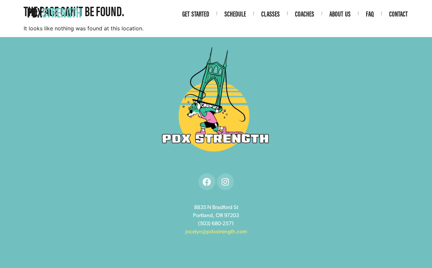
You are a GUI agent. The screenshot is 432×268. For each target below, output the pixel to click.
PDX (54, 12)
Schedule (235, 13)
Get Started (195, 13)
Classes (270, 13)
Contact (398, 13)
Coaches (304, 13)
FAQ (370, 13)
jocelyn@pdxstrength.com (216, 232)
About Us (340, 13)
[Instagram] (225, 181)
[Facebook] (206, 181)
